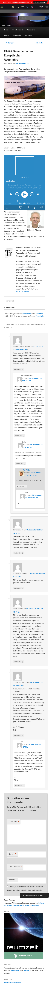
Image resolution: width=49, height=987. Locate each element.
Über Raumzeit (17, 30)
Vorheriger (9, 43)
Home (6, 30)
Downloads (17, 35)
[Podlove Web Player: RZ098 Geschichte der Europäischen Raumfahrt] (24, 182)
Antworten (18, 369)
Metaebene (15, 970)
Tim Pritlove (26, 313)
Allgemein (39, 313)
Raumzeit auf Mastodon (12, 982)
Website (11, 879)
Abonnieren (31, 30)
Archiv (6, 35)
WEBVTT (25, 291)
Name (12, 854)
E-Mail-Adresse (15, 867)
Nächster (40, 43)
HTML (18, 291)
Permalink (39, 316)
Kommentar (13, 822)
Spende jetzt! (40, 2)
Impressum (28, 35)
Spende (26, 970)
